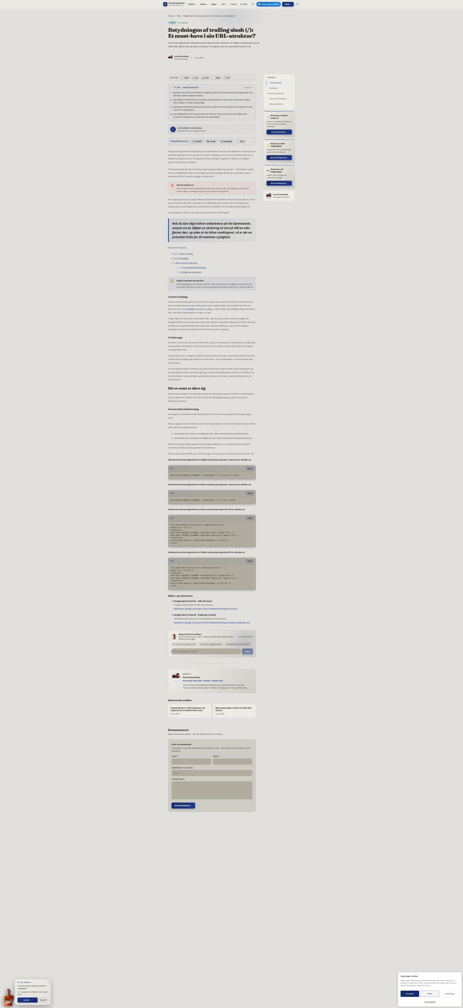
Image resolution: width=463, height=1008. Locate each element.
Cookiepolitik (429, 1002)
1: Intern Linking (275, 83)
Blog (179, 16)
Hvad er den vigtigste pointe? (211, 644)
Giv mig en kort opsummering (184, 644)
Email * (216, 756)
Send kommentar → (183, 805)
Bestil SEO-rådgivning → (279, 158)
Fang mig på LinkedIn (270, 4)
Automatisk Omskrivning (278, 99)
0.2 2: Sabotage (181, 258)
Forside (171, 16)
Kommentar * (178, 779)
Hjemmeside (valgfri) (182, 768)
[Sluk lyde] (253, 4)
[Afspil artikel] (173, 129)
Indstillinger (450, 994)
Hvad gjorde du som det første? (238, 644)
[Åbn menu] (297, 4)
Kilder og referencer (276, 104)
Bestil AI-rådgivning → (279, 183)
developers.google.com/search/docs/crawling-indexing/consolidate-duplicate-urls (212, 622)
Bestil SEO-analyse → (279, 132)
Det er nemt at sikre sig (276, 93)
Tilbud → (288, 4)
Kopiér (250, 468)
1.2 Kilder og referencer (190, 272)
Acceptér (410, 994)
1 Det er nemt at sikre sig (185, 263)
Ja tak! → (27, 1000)
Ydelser (203, 4)
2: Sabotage (273, 88)
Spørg (247, 651)
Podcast (233, 4)
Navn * (175, 756)
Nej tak (43, 1000)
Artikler (191, 4)
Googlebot (191, 309)
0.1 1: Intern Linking (183, 253)
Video (245, 4)
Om (223, 4)
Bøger (213, 4)
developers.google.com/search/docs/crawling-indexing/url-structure (206, 608)
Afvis (429, 994)
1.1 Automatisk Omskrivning (192, 267)
